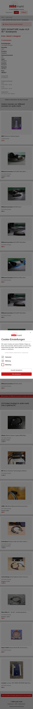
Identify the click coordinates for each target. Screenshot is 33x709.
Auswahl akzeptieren (16, 370)
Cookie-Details (9, 352)
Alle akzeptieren (16, 374)
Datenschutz (17, 352)
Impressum (25, 352)
